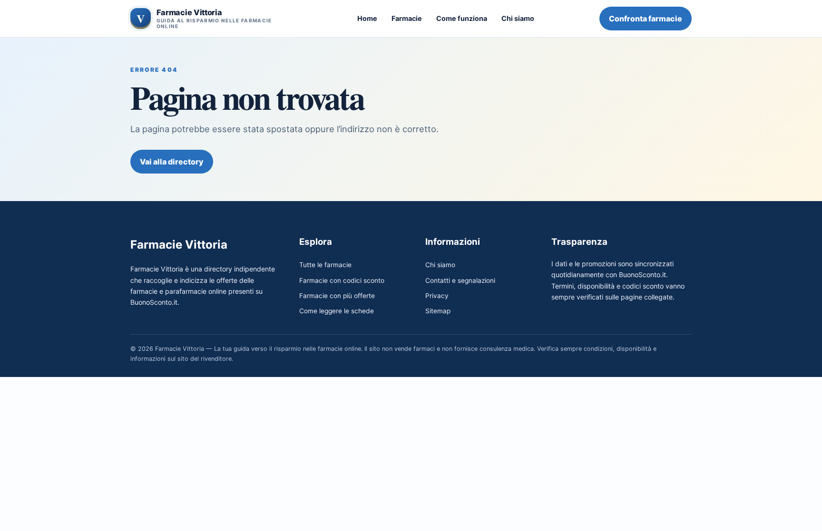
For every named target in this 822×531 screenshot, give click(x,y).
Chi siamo (517, 18)
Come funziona (461, 18)
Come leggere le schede (336, 311)
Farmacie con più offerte (337, 295)
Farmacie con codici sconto (341, 280)
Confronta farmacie (645, 18)
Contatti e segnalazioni (460, 280)
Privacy (437, 295)
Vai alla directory (172, 161)
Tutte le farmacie (325, 265)
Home (367, 18)
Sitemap (437, 311)
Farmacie (406, 18)
